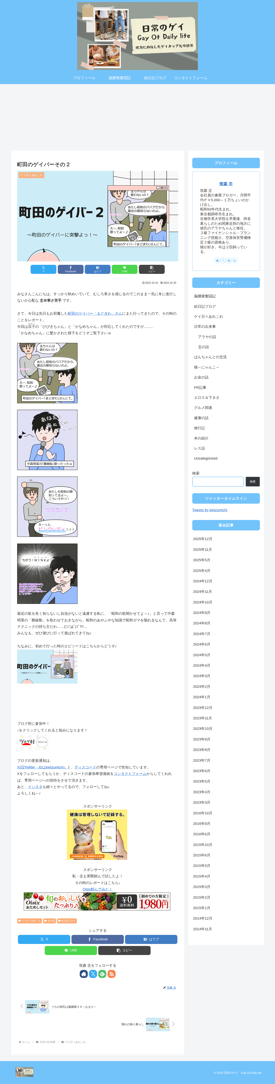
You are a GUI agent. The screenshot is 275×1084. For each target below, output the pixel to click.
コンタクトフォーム (130, 774)
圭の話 (51, 920)
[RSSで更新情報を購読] (112, 974)
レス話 (199, 448)
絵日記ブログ (68, 920)
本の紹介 (201, 438)
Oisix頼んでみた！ (98, 889)
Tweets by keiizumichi (209, 510)
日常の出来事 (205, 327)
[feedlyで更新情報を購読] (102, 974)
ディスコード (85, 767)
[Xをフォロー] (93, 974)
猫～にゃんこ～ (206, 367)
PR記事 (200, 388)
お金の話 (201, 377)
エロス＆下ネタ (206, 398)
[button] (152, 269)
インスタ (35, 787)
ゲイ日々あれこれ (31, 920)
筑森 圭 (226, 184)
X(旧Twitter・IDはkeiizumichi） (42, 767)
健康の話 (201, 418)
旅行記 (199, 428)
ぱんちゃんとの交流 (210, 357)
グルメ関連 (203, 408)
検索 (196, 473)
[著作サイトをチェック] (84, 974)
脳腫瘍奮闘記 (205, 296)
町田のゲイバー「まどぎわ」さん (95, 313)
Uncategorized (205, 458)
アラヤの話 (207, 337)
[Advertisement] (137, 116)
